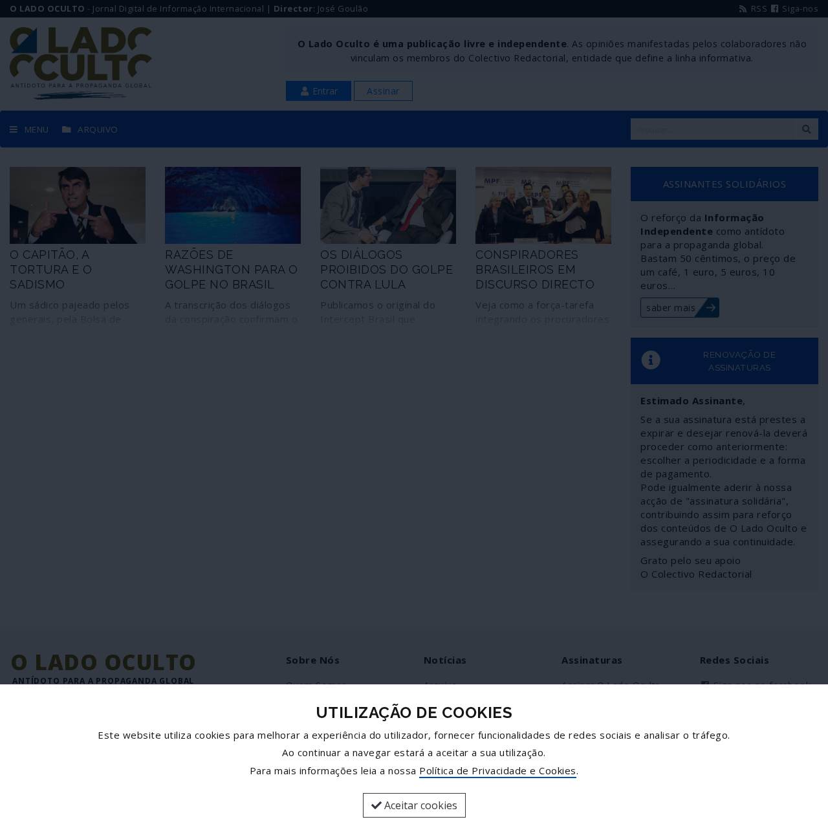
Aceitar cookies (419, 805)
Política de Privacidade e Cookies (497, 770)
